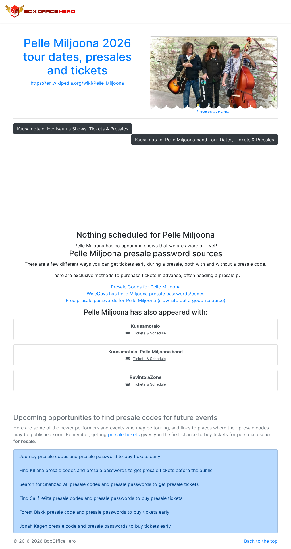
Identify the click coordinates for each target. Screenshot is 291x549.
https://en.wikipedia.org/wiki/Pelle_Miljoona (77, 83)
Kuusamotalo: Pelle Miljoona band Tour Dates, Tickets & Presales (204, 139)
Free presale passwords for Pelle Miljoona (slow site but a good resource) (145, 300)
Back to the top (261, 541)
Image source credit (214, 111)
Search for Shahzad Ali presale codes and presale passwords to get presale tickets (109, 484)
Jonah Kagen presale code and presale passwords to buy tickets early (95, 526)
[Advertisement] (145, 187)
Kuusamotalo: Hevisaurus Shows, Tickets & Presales (72, 129)
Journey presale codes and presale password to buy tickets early (89, 456)
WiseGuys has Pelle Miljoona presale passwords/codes (145, 293)
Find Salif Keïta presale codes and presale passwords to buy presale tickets (100, 498)
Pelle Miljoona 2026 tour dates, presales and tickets (77, 56)
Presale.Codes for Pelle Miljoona (145, 287)
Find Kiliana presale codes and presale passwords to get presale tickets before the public (116, 470)
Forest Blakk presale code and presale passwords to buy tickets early (94, 512)
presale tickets (124, 434)
